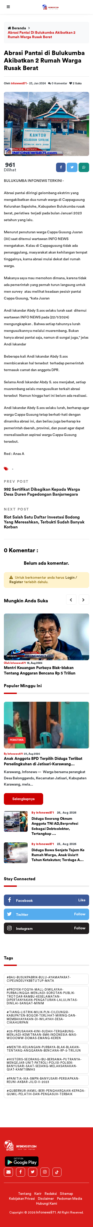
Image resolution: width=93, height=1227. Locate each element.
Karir (38, 1193)
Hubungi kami (46, 1203)
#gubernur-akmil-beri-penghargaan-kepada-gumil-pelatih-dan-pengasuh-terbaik (46, 1092)
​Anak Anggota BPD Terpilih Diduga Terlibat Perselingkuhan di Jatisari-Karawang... (43, 761)
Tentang (24, 1193)
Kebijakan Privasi (22, 1198)
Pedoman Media (69, 1198)
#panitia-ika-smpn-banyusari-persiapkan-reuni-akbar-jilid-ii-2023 (43, 1080)
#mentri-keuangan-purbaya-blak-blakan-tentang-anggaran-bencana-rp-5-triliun (44, 1049)
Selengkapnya (23, 799)
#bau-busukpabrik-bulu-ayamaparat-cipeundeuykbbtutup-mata (39, 979)
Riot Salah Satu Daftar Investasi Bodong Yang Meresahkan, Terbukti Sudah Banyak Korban (44, 518)
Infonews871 (19, 83)
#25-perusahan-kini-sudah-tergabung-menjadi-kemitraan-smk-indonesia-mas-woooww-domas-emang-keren (42, 1035)
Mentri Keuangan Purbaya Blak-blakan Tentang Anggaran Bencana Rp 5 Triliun (39, 670)
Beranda (18, 28)
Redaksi (51, 1193)
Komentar (59, 83)
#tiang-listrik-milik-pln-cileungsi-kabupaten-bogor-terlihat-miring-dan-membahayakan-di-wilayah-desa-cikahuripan (41, 1017)
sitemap (66, 1193)
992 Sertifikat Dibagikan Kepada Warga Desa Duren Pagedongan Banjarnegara (42, 488)
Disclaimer (46, 1198)
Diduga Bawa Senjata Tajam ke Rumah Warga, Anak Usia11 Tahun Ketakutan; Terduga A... (58, 855)
